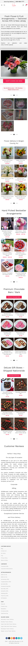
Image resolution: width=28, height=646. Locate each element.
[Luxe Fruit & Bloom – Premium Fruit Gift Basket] (7, 245)
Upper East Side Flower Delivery (8, 624)
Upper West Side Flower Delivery (8, 626)
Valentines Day (4, 613)
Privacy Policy (4, 557)
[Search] (4, 5)
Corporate (4, 563)
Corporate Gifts (4, 566)
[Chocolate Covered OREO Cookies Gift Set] (20, 424)
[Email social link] (12, 638)
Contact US (3, 550)
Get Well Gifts (4, 583)
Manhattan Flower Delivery (7, 619)
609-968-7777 (20, 1)
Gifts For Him (4, 577)
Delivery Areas (5, 617)
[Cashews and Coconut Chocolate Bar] (20, 306)
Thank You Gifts (4, 595)
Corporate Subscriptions (7, 568)
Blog (2, 548)
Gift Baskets (4, 598)
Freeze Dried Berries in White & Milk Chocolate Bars (20, 353)
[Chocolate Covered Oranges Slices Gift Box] (7, 405)
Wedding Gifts (4, 593)
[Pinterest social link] (14, 638)
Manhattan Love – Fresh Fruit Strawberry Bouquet (20, 254)
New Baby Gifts (4, 588)
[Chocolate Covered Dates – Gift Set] (7, 424)
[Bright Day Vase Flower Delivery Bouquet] (20, 189)
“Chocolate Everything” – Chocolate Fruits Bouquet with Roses (20, 274)
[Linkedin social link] (16, 638)
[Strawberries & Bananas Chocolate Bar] (7, 306)
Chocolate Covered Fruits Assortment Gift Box (7, 393)
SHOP (2, 601)
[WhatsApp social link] (19, 638)
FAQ (2, 555)
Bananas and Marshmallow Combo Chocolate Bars (7, 353)
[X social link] (9, 638)
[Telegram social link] (21, 638)
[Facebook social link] (7, 638)
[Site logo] (14, 5)
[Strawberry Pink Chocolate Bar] (7, 325)
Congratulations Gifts (6, 581)
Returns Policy (4, 560)
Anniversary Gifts (5, 579)
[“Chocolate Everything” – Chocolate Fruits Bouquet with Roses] (20, 265)
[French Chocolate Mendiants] (20, 405)
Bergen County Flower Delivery (8, 631)
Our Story (3, 553)
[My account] (23, 5)
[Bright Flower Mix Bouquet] (20, 152)
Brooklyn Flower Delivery (7, 621)
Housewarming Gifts (5, 586)
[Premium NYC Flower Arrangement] (7, 152)
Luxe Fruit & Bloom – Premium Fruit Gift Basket (7, 254)
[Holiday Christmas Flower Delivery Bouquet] (7, 189)
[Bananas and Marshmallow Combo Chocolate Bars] (7, 344)
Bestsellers (3, 608)
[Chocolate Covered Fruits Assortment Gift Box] (7, 384)
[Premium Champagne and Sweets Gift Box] (7, 265)
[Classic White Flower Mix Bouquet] (7, 171)
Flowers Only (4, 606)
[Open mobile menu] (1, 5)
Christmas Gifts (4, 611)
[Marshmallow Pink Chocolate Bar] (20, 325)
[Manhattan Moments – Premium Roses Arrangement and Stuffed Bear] (7, 223)
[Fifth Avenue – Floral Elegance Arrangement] (20, 223)
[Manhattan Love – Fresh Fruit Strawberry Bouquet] (20, 245)
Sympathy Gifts (4, 591)
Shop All (3, 604)
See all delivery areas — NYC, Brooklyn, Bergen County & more (14, 89)
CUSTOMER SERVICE (6, 546)
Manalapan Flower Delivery (7, 628)
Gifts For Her (4, 574)
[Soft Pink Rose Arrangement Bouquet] (20, 171)
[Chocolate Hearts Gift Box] (20, 384)
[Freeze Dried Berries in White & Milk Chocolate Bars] (20, 344)
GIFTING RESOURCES (6, 572)
